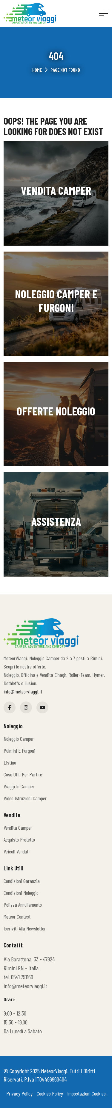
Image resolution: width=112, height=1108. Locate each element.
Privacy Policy (19, 1093)
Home (37, 70)
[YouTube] (42, 707)
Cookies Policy (50, 1093)
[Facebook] (10, 707)
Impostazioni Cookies (86, 1093)
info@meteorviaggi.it (23, 691)
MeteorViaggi (54, 1070)
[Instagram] (26, 707)
